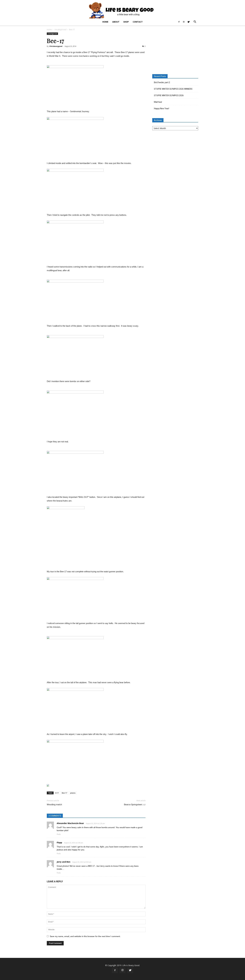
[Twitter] (188, 21)
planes (72, 793)
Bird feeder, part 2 (162, 82)
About (115, 21)
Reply (59, 834)
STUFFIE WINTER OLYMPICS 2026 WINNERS (173, 89)
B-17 (57, 793)
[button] (194, 22)
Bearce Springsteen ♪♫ (134, 804)
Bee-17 (64, 793)
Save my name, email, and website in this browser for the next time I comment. (85, 936)
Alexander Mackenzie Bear (70, 823)
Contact (138, 21)
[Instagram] (184, 21)
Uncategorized (60, 29)
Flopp (59, 842)
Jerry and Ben (63, 861)
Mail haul (158, 102)
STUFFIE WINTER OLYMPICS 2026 (169, 95)
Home (105, 21)
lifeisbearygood (55, 46)
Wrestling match (54, 804)
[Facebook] (179, 21)
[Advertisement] (175, 50)
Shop (126, 21)
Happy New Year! (161, 108)
